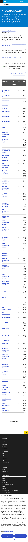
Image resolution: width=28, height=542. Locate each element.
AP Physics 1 (5, 322)
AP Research (5, 340)
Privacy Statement (8, 531)
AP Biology (5, 105)
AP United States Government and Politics (6, 387)
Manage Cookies (14, 539)
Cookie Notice (12, 529)
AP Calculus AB (6, 111)
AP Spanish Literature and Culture (5, 366)
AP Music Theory (6, 317)
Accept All (7, 535)
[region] (14, 246)
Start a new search (14, 421)
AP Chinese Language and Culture (5, 134)
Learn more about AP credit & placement (11, 57)
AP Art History (5, 100)
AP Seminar (5, 343)
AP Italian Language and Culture (5, 260)
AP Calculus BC (6, 116)
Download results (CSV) (18, 73)
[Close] (25, 495)
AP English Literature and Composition (5, 188)
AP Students (5, 4)
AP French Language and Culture (5, 222)
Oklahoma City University (8, 31)
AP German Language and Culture (5, 239)
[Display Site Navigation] (26, 4)
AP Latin (4, 291)
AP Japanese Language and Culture (5, 276)
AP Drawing (5, 160)
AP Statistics (5, 381)
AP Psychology (6, 335)
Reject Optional (20, 535)
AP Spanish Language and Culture (5, 350)
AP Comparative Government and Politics (6, 150)
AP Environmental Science (5, 211)
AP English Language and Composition (5, 165)
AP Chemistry (5, 127)
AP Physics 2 (5, 328)
